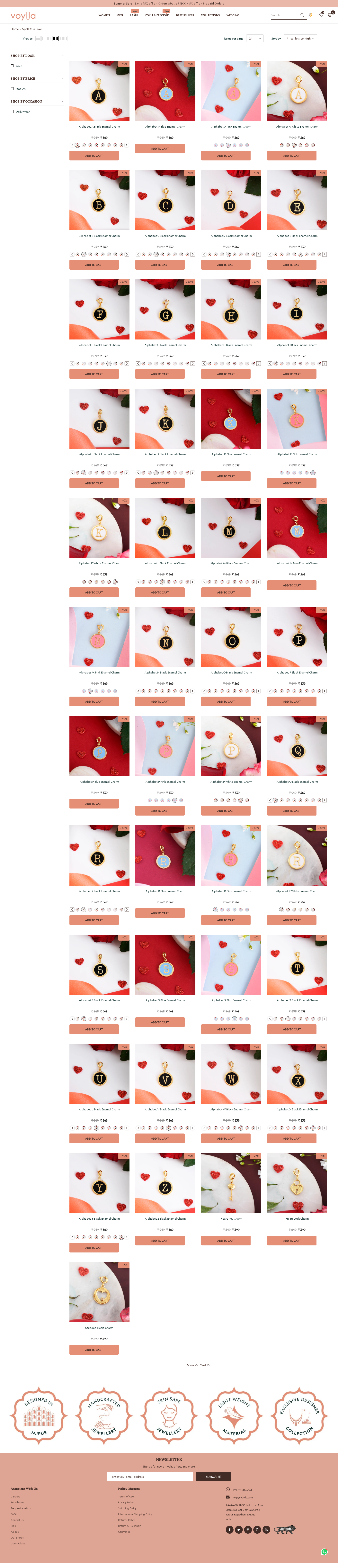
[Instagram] (248, 1530)
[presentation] (127, 145)
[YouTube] (266, 1530)
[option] (169, 3)
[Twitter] (239, 1530)
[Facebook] (230, 1530)
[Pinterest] (257, 1530)
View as (27, 38)
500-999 (21, 89)
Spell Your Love (32, 29)
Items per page (233, 38)
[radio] (77, 145)
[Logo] (23, 16)
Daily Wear (23, 111)
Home (15, 29)
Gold (19, 66)
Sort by (276, 38)
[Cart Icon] (329, 14)
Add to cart (94, 156)
